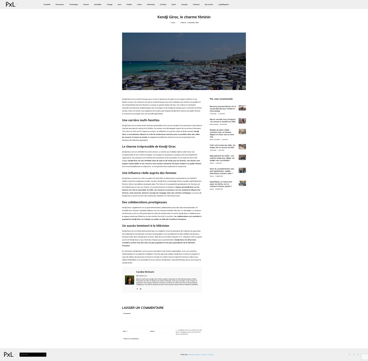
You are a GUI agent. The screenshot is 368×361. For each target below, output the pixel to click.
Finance (212, 163)
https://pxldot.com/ (141, 275)
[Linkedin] (141, 289)
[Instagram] (354, 354)
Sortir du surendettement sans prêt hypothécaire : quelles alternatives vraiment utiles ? (222, 171)
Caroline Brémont (145, 272)
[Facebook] (137, 289)
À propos (211, 354)
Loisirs (173, 22)
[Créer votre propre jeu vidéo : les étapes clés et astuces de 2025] (242, 146)
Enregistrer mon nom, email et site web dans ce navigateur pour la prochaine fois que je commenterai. (189, 332)
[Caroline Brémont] (129, 280)
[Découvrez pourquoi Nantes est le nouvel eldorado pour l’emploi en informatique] (242, 107)
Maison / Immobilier (215, 139)
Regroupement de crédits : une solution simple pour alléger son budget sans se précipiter (222, 158)
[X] (358, 354)
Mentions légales (194, 354)
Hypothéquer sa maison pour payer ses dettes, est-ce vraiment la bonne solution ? (221, 184)
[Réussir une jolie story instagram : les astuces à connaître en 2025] (242, 120)
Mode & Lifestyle (214, 124)
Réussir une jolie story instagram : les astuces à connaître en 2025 (222, 120)
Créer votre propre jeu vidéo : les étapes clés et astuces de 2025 (222, 146)
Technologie (213, 113)
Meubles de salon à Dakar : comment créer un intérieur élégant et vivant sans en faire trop (222, 133)
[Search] (44, 355)
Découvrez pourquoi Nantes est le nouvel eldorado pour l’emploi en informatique (223, 108)
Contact (203, 354)
